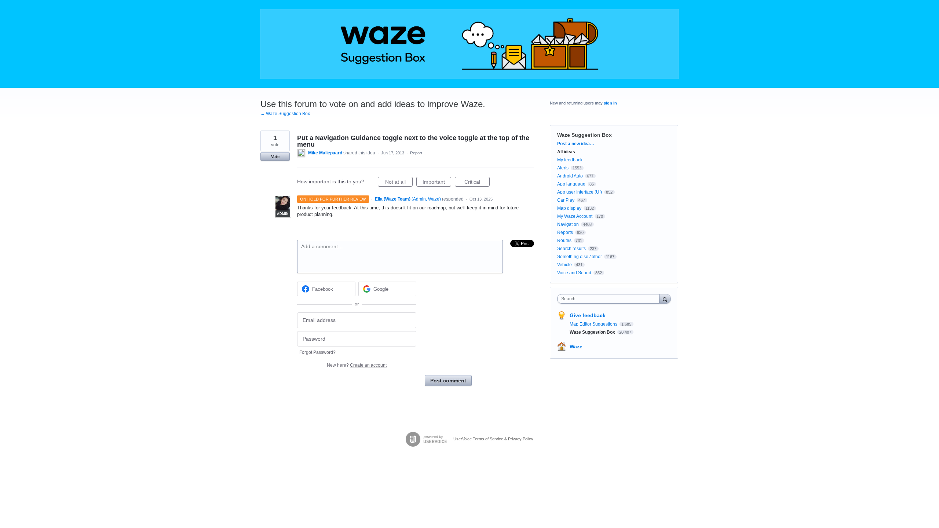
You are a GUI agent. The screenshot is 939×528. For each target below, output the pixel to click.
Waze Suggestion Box (584, 135)
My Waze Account (574, 216)
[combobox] (610, 298)
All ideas (566, 151)
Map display (569, 208)
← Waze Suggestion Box (285, 113)
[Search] (665, 298)
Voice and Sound (574, 272)
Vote (275, 156)
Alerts (563, 167)
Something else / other (579, 256)
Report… (418, 153)
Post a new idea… (575, 143)
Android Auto (570, 176)
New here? (357, 365)
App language (571, 184)
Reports (565, 232)
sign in (610, 103)
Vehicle (564, 264)
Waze (576, 346)
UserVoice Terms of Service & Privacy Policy (493, 439)
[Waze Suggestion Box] (469, 44)
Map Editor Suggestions (594, 324)
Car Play (565, 200)
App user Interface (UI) (579, 192)
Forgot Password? (317, 352)
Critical (477, 183)
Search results (571, 248)
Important (437, 183)
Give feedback (588, 315)
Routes (564, 240)
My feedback (569, 159)
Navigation (568, 224)
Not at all (399, 183)
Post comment (448, 381)
